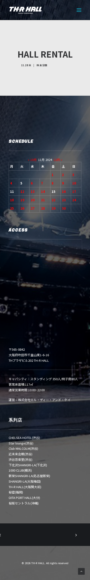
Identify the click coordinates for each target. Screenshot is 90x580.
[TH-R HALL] (25, 10)
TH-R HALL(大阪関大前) (25, 487)
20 (33, 200)
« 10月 (32, 159)
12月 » (58, 159)
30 (64, 208)
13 (33, 191)
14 (43, 191)
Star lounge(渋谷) (21, 443)
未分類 (43, 65)
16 (64, 191)
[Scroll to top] (81, 571)
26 (22, 208)
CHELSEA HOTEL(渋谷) (24, 437)
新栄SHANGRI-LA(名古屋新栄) (29, 475)
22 (53, 200)
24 (74, 200)
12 (22, 191)
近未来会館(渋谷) (20, 454)
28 (43, 208)
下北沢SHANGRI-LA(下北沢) (28, 465)
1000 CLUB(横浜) (20, 470)
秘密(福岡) (16, 492)
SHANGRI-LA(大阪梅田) (25, 481)
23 (64, 200)
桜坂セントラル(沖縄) (24, 503)
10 (74, 183)
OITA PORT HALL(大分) (24, 497)
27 (33, 208)
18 (12, 200)
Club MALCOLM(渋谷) (23, 448)
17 (74, 191)
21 (43, 200)
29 (53, 208)
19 (22, 200)
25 (12, 208)
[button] (79, 10)
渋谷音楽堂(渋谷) (20, 459)
